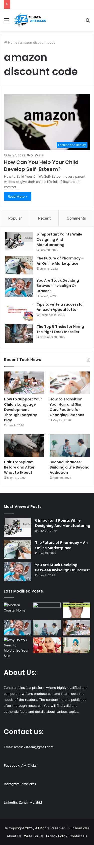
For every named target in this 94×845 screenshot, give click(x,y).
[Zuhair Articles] (30, 19)
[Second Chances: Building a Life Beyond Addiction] (70, 445)
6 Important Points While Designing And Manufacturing (59, 239)
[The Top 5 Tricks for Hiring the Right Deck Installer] (19, 333)
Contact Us (78, 836)
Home (12, 42)
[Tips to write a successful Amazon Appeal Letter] (19, 311)
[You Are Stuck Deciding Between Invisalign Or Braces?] (19, 287)
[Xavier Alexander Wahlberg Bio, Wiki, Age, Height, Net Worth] (76, 610)
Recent (44, 218)
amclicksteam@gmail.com (33, 747)
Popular (15, 218)
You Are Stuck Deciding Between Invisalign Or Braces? (58, 285)
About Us (14, 836)
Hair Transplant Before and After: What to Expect (20, 467)
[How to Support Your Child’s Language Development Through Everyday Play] (24, 382)
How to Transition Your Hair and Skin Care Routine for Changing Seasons (67, 407)
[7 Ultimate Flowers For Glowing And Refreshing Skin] (47, 645)
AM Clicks (29, 765)
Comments (76, 218)
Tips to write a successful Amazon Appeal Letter (60, 307)
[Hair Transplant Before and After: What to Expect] (24, 445)
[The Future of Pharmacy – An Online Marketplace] (19, 265)
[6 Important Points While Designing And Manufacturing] (19, 241)
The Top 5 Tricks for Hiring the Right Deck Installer (60, 329)
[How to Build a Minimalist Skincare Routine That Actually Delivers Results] (76, 645)
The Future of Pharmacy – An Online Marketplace (60, 261)
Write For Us (34, 836)
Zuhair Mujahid (30, 802)
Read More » (18, 196)
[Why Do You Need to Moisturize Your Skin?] (17, 647)
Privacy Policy (56, 836)
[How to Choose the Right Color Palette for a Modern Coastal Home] (17, 610)
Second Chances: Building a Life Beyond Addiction (69, 467)
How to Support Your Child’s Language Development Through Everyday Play (23, 410)
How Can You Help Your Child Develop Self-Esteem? (41, 166)
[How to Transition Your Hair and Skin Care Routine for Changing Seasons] (70, 382)
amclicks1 (29, 784)
